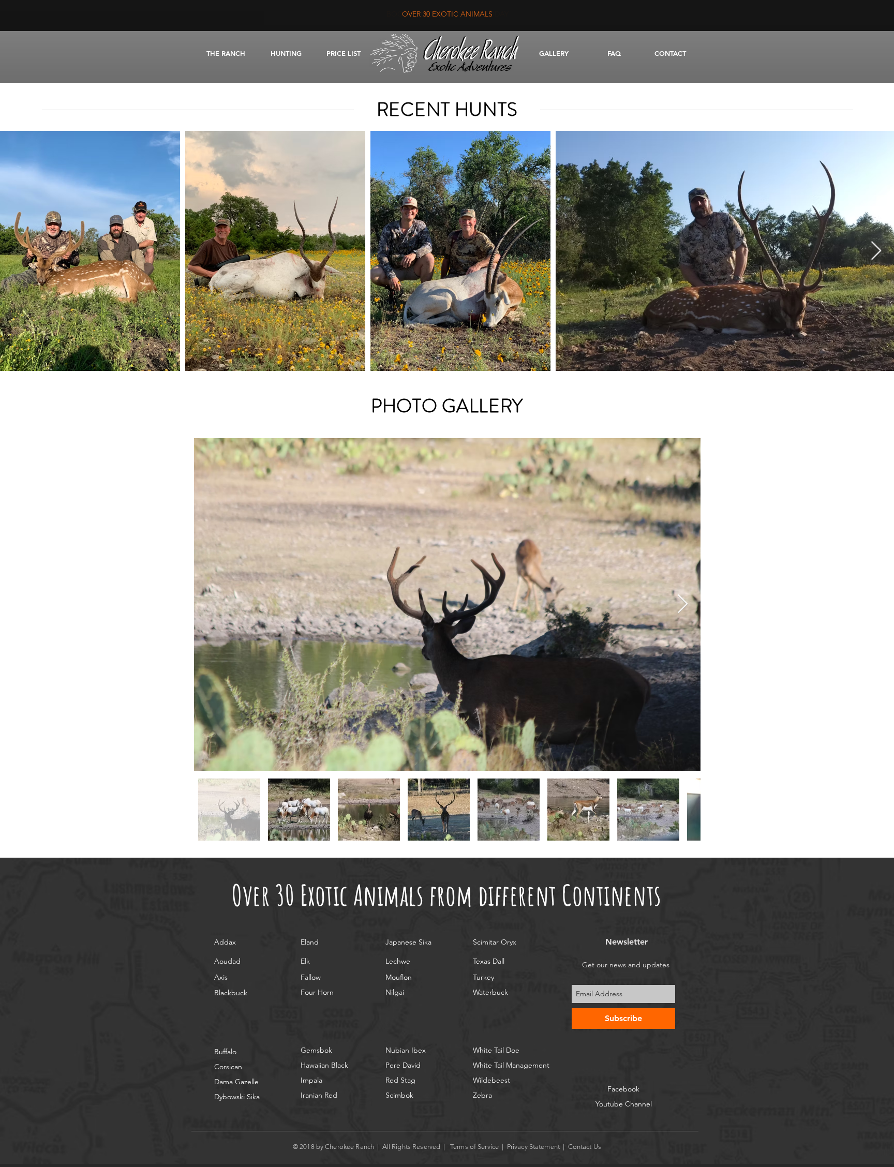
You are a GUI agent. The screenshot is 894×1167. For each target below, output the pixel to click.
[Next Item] (876, 251)
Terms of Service (474, 1146)
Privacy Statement (533, 1146)
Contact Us (585, 1146)
